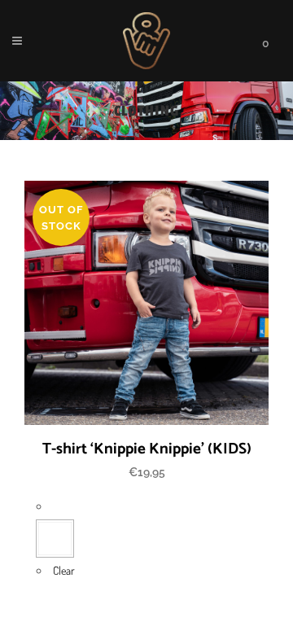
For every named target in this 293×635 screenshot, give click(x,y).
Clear (64, 570)
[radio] (55, 538)
